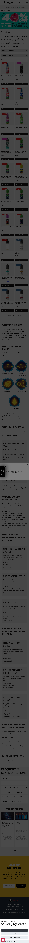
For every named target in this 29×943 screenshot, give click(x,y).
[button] (3, 940)
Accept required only (15, 933)
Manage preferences (14, 937)
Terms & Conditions (13, 941)
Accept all (14, 930)
